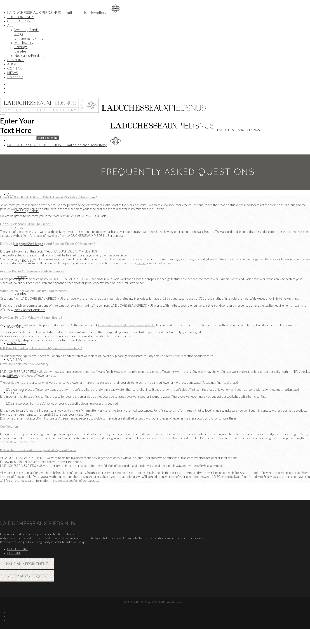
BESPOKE (14, 553)
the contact (175, 356)
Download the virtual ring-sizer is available (126, 325)
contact (141, 263)
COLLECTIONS (17, 549)
